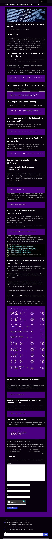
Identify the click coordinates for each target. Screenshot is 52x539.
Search (5, 532)
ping (23, 446)
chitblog (18, 29)
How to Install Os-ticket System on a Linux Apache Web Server (18, 526)
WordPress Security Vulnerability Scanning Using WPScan (17, 522)
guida (31, 444)
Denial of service (20, 444)
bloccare (14, 444)
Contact (38, 4)
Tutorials (12, 4)
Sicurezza (39, 446)
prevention (26, 446)
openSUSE (17, 441)
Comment (10, 463)
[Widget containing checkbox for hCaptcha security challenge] (16, 502)
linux (15, 446)
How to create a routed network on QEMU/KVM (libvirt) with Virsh (19, 529)
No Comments (26, 29)
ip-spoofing (40, 444)
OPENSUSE (19, 446)
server (34, 446)
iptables (8, 446)
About (6, 4)
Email (9, 489)
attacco (10, 444)
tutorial (42, 446)
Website (9, 494)
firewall (28, 444)
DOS (25, 444)
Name (9, 483)
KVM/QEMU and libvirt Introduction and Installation (16, 520)
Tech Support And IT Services (24, 4)
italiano (12, 446)
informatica (35, 444)
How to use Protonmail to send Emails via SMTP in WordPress (18, 524)
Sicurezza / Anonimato (25, 441)
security (31, 446)
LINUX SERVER (12, 441)
